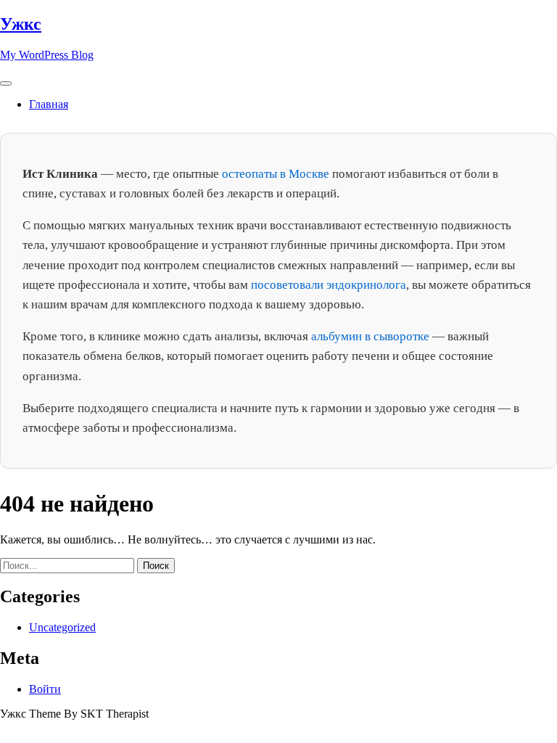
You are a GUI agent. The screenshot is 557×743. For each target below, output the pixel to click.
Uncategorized (62, 627)
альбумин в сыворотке (370, 336)
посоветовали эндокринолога (328, 285)
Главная (48, 104)
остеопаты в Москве (275, 174)
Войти (45, 689)
